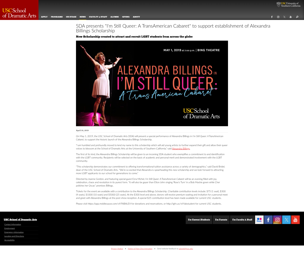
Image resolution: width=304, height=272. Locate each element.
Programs (57, 17)
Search (297, 16)
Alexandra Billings (181, 148)
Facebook (272, 16)
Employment (9, 228)
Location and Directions (14, 236)
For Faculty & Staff (242, 219)
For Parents (221, 219)
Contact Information (12, 224)
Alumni (114, 17)
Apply (44, 17)
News (83, 17)
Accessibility (9, 240)
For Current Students (199, 219)
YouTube (291, 16)
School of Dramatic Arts (19, 10)
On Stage (71, 17)
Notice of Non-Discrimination (140, 249)
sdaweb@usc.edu (186, 249)
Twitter (284, 16)
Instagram (278, 16)
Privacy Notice (117, 249)
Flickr (259, 219)
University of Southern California (288, 5)
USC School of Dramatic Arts (20, 219)
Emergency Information (14, 232)
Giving (125, 17)
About (136, 17)
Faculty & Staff (98, 17)
